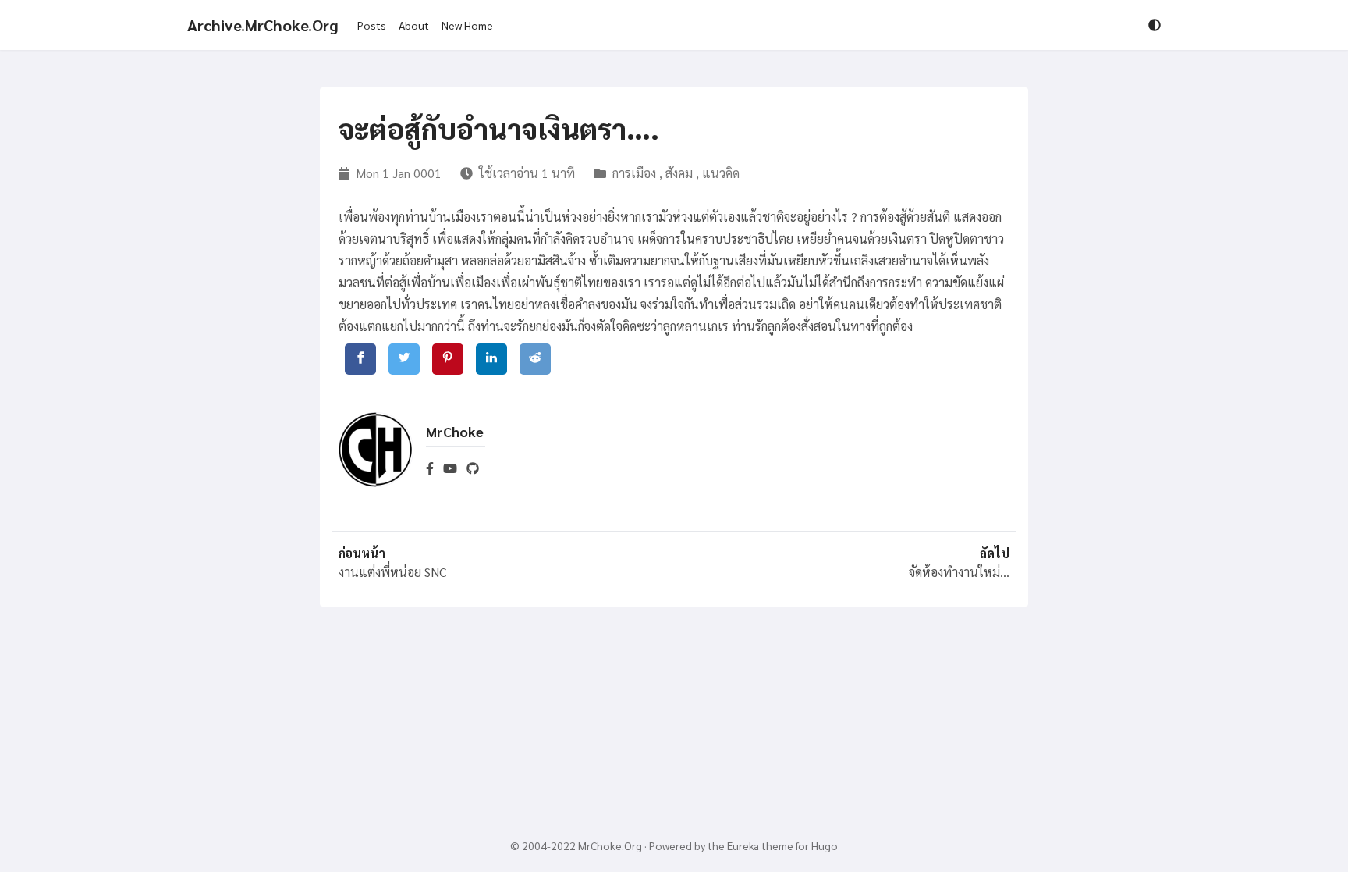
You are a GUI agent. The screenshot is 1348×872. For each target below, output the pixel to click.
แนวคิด (721, 173)
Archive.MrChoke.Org (263, 25)
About (414, 25)
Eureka (743, 845)
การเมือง (634, 173)
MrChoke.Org (610, 845)
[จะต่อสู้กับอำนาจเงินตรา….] (360, 359)
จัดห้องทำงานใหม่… (959, 572)
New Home (467, 25)
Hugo (824, 845)
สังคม (679, 173)
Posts (371, 25)
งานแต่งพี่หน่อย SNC (392, 572)
